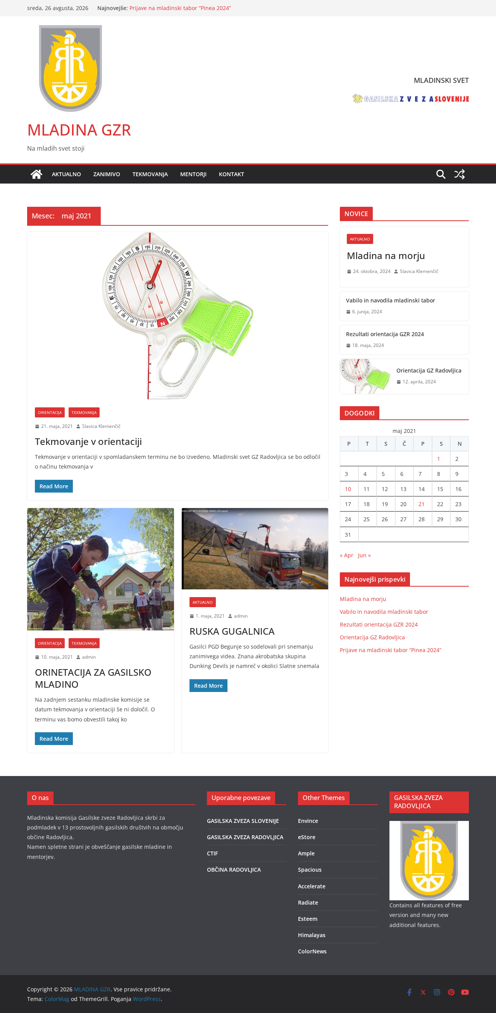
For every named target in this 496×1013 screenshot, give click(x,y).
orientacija (50, 412)
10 (348, 489)
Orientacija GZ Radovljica (162, 6)
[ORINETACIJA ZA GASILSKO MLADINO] (100, 569)
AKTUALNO (66, 174)
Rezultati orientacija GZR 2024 (385, 334)
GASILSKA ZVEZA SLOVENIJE (243, 820)
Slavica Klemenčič (101, 426)
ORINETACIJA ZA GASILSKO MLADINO (93, 678)
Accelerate (312, 886)
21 (421, 504)
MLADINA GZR (79, 129)
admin (89, 657)
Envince (308, 820)
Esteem (307, 918)
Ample (306, 853)
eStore (306, 837)
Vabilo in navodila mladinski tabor (390, 300)
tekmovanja (84, 412)
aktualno (203, 602)
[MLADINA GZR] (36, 174)
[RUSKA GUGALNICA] (255, 549)
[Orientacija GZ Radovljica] (365, 376)
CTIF (212, 853)
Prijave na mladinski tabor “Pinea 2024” (390, 650)
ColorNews (312, 951)
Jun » (364, 555)
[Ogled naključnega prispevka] (459, 174)
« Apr (346, 555)
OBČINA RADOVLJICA (234, 869)
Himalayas (312, 935)
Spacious (310, 869)
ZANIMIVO (106, 174)
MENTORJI (193, 174)
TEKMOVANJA (150, 174)
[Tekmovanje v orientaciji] (177, 316)
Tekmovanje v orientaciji (88, 441)
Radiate (308, 902)
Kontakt (231, 174)
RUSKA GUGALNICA (232, 631)
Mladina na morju (386, 255)
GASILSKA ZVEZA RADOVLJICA (245, 837)
